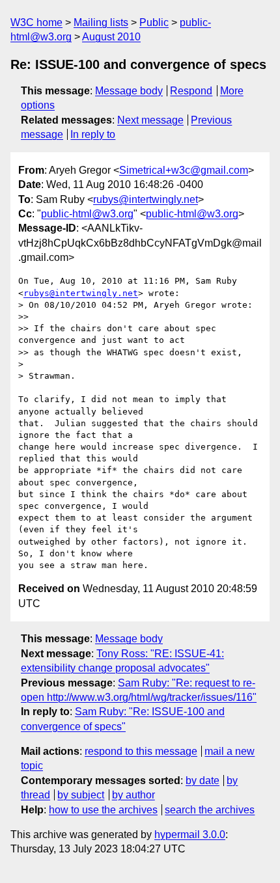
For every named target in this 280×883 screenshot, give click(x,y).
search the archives (210, 809)
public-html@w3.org (87, 213)
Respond (191, 90)
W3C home (36, 22)
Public (154, 22)
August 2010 (111, 36)
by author (133, 794)
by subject (80, 794)
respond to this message (141, 751)
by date (202, 780)
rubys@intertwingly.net (145, 199)
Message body (129, 90)
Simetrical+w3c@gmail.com (183, 170)
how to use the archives (103, 809)
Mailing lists (101, 22)
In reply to (92, 134)
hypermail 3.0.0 (189, 834)
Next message (150, 120)
